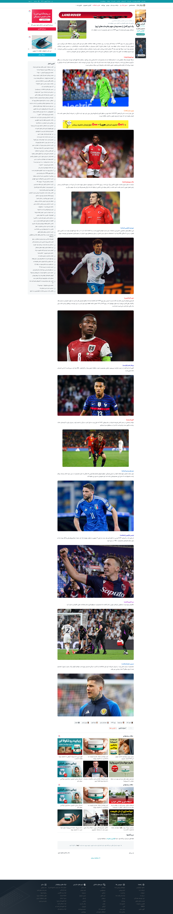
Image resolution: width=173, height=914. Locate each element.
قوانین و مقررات (111, 839)
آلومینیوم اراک (101, 909)
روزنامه (103, 5)
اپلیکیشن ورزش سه (136, 1)
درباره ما (142, 896)
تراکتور (103, 893)
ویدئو (123, 898)
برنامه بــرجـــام (114, 5)
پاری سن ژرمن (43, 901)
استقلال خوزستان (100, 912)
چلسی (84, 901)
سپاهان (103, 898)
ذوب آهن (103, 896)
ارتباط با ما (142, 890)
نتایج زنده (79, 5)
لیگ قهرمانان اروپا (61, 901)
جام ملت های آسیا (42, 890)
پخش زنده (129, 1)
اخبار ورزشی (123, 1)
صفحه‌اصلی (132, 5)
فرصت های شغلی (140, 901)
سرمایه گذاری (42, 29)
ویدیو (107, 5)
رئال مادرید (83, 904)
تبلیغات (108, 1)
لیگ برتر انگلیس (62, 893)
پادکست (118, 1)
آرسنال (84, 898)
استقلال (103, 888)
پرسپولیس (102, 890)
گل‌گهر (103, 907)
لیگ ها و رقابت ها (120, 896)
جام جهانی (44, 888)
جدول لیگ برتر (123, 5)
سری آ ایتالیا (63, 898)
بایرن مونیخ (82, 896)
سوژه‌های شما (103, 1)
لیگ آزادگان (63, 890)
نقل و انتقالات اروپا (42, 896)
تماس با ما (113, 1)
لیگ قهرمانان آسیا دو (60, 906)
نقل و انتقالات (96, 5)
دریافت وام (42, 55)
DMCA (143, 907)
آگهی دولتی (142, 909)
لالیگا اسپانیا (63, 896)
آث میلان (83, 888)
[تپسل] (64, 121)
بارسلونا (84, 893)
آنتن (124, 907)
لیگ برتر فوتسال (62, 909)
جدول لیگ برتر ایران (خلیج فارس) (57, 887)
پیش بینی (143, 1)
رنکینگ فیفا (44, 893)
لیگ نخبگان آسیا (62, 904)
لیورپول (84, 907)
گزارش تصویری (87, 5)
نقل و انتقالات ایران (41, 898)
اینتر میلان (83, 890)
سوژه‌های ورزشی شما (120, 888)
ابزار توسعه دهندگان (139, 898)
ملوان (103, 904)
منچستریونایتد (82, 909)
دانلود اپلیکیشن (140, 888)
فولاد (104, 901)
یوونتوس (83, 912)
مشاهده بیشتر (95, 858)
